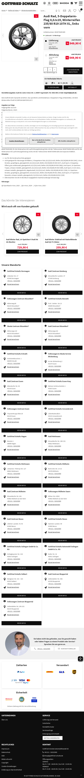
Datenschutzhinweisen (39, 134)
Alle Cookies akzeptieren (66, 141)
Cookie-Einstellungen (16, 141)
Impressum (55, 134)
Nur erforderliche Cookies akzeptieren (41, 141)
